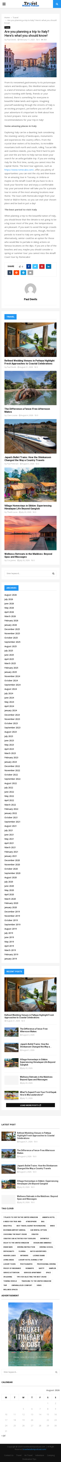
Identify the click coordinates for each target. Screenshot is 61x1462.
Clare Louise (12, 415)
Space (48, 1273)
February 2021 (11, 851)
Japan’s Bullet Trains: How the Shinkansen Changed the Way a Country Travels (27, 459)
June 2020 (9, 886)
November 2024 (12, 676)
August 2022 (10, 783)
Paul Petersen (13, 464)
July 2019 (8, 933)
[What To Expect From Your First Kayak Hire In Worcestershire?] (11, 1095)
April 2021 (9, 843)
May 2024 (9, 701)
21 (40, 1420)
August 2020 (10, 877)
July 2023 (8, 736)
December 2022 (12, 766)
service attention (11, 1273)
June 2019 (9, 937)
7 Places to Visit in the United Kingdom (20, 1217)
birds (52, 1226)
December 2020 (12, 860)
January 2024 (10, 710)
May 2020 (9, 890)
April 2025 (9, 659)
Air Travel (28, 1455)
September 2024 (12, 684)
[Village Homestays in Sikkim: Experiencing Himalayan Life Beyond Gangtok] (30, 484)
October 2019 (11, 920)
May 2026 (9, 607)
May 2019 (9, 941)
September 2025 (12, 642)
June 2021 (9, 834)
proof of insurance (12, 1268)
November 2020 (12, 864)
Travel (7, 27)
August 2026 (10, 594)
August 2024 (10, 689)
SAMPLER (52, 1268)
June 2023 (9, 740)
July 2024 (8, 693)
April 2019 (9, 946)
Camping (51, 1455)
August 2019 (10, 928)
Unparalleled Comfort (22, 1285)
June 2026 (9, 603)
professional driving (46, 1264)
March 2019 (10, 950)
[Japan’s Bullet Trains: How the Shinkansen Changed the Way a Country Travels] (30, 436)
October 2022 (11, 774)
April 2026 (9, 612)
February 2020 (11, 903)
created (34, 1234)
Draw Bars (8, 1247)
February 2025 (11, 667)
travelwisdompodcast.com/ (34, 1449)
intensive (24, 1256)
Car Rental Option (38, 1230)
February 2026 (11, 620)
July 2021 (8, 830)
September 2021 (12, 821)
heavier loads (9, 1256)
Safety (41, 1268)
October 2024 (11, 680)
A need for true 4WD (12, 1221)
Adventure (39, 1455)
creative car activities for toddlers (19, 1238)
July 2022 (8, 787)
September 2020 (12, 873)
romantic (30, 1268)
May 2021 (9, 838)
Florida (22, 1251)
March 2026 (10, 616)
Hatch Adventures (38, 1251)
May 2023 (9, 744)
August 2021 (10, 826)
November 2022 (12, 770)
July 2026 (8, 599)
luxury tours (9, 1264)
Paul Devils (11, 39)
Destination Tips (29, 1459)
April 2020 (9, 894)
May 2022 (9, 796)
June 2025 (9, 654)
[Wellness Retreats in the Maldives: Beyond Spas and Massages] (30, 533)
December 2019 (12, 911)
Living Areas (8, 1260)
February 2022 (11, 809)
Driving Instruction (26, 1247)
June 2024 (9, 697)
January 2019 (10, 958)
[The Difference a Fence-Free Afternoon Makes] (30, 388)
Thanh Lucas (12, 512)
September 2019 (12, 924)
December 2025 (12, 629)
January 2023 (10, 761)
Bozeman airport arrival (14, 1230)
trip (5, 1285)
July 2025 (8, 650)
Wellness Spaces (10, 1290)
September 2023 (12, 727)
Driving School (46, 1247)
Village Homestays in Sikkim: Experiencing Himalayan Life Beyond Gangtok (28, 507)
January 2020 (10, 907)
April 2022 (9, 800)
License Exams (39, 1256)
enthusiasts (8, 1251)
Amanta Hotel (48, 1217)
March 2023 (10, 753)
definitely (44, 1238)
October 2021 (11, 817)
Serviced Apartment (32, 1273)
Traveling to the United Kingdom (36, 1281)
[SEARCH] (53, 573)
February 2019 (11, 954)
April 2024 (9, 706)
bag (42, 1221)
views (39, 1285)
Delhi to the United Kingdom (16, 1243)
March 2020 (10, 898)
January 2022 (10, 813)
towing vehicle (10, 1281)
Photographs (26, 1264)
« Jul (3, 1435)
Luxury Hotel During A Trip (31, 1260)
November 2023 (12, 719)
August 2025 (10, 646)
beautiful (7, 1226)
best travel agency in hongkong (31, 1226)
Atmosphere (31, 1221)
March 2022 (10, 804)
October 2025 (11, 637)
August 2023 (10, 731)
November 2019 (12, 915)
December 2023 (12, 714)
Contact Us (8, 1455)
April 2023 (9, 749)
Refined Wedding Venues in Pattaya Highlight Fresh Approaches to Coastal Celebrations (29, 362)
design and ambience (42, 1243)
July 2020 (8, 881)
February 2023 (11, 757)
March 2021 (10, 847)
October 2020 (11, 868)
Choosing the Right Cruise (15, 1234)
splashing (7, 1277)
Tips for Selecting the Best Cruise (31, 1277)
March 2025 (10, 663)
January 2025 (10, 672)
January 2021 (10, 856)
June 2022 (9, 791)
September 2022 (12, 778)
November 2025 (12, 633)
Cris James (11, 560)
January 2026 (10, 625)
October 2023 (11, 723)
